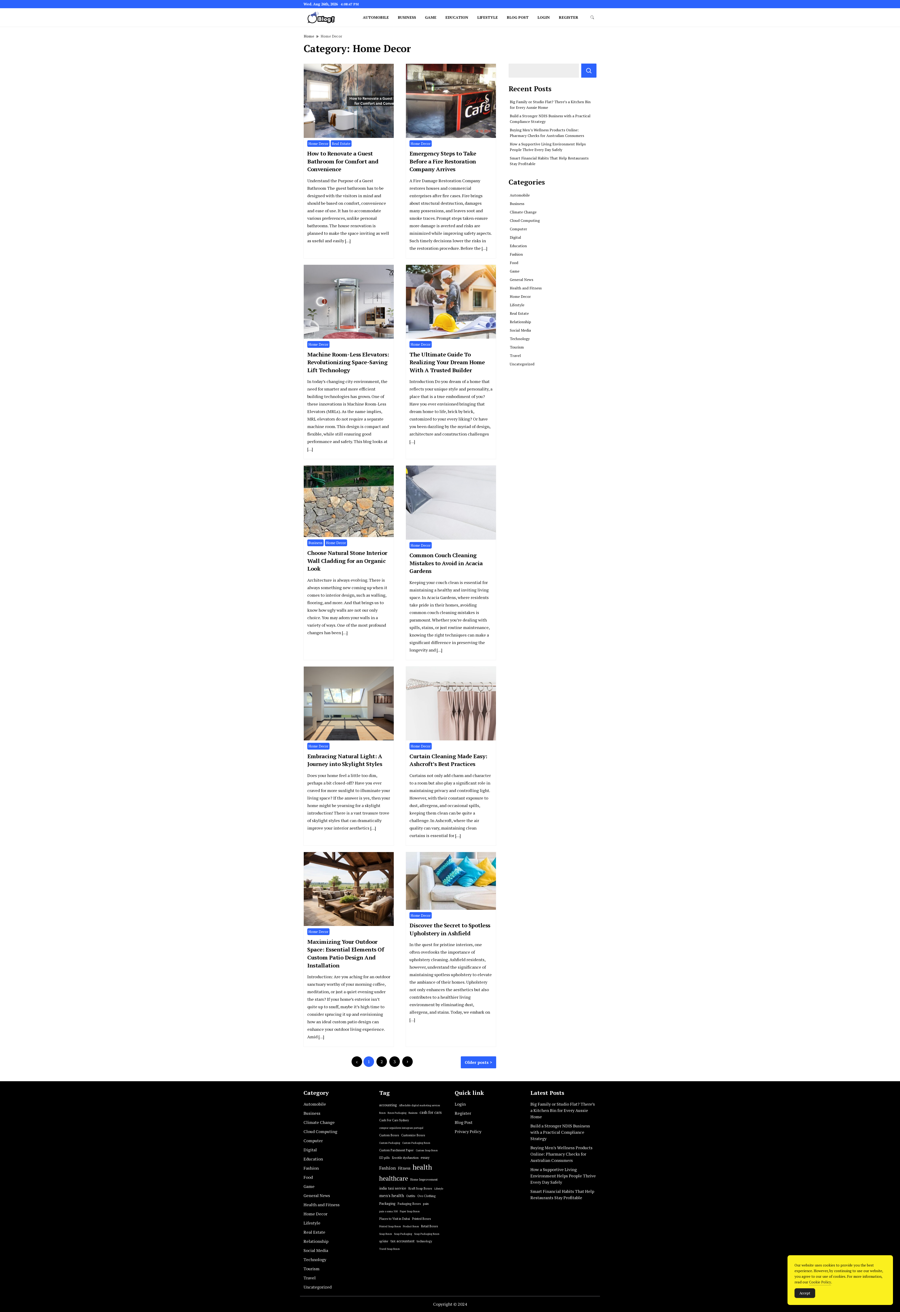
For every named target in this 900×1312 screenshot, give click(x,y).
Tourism (517, 347)
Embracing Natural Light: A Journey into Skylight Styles (344, 760)
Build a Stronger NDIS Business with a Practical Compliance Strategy (560, 1132)
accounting (388, 1105)
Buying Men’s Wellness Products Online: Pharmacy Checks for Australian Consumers (561, 1154)
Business (407, 17)
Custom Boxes (389, 1135)
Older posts (477, 1062)
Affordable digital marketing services (419, 1105)
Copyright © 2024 (450, 1304)
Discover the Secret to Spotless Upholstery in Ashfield (449, 929)
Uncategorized (522, 364)
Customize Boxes (413, 1135)
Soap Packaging (403, 1234)
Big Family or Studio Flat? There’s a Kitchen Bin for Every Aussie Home (562, 1110)
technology (424, 1241)
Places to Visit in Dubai (394, 1219)
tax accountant (402, 1241)
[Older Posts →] (407, 1061)
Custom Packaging (389, 1143)
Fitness (404, 1168)
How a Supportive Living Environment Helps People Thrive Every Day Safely (563, 1176)
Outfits (410, 1196)
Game (430, 17)
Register (568, 17)
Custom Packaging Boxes (416, 1143)
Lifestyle (487, 17)
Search (588, 71)
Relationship (520, 321)
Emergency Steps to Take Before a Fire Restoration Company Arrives (442, 161)
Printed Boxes (421, 1219)
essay (425, 1157)
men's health (391, 1195)
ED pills (384, 1158)
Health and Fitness (526, 288)
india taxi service (392, 1188)
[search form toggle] (592, 17)
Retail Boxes (429, 1226)
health (422, 1167)
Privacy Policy (468, 1131)
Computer (518, 228)
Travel (515, 355)
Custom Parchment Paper (396, 1150)
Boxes (382, 1113)
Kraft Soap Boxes (420, 1189)
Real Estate (341, 143)
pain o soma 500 (388, 1211)
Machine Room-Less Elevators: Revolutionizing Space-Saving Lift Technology (348, 362)
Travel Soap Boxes (389, 1249)
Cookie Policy (820, 1282)
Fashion (516, 254)
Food (514, 262)
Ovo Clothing (426, 1196)
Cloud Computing (525, 220)
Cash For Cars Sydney (394, 1120)
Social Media (520, 330)
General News (521, 279)
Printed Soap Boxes (390, 1226)
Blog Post (518, 17)
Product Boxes (411, 1226)
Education (456, 17)
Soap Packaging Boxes (426, 1234)
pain (426, 1204)
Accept (804, 1293)
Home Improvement (424, 1180)
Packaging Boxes (409, 1204)
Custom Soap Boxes (427, 1150)
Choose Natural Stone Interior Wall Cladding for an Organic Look (347, 560)
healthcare (393, 1178)
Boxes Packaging (397, 1113)
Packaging (387, 1203)
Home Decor (318, 143)
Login (543, 17)
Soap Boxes (385, 1234)
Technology (520, 338)
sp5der (383, 1241)
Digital (515, 237)
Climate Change (523, 212)
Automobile (376, 17)
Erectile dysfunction (405, 1158)
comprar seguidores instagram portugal (401, 1128)
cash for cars (431, 1112)
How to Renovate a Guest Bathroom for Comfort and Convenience (342, 161)
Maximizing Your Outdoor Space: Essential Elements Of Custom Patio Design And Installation (345, 953)
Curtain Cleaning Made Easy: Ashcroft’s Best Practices (448, 760)
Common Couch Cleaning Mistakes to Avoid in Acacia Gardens (446, 563)
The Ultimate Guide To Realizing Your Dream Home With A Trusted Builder (447, 362)
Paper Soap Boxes (410, 1211)
